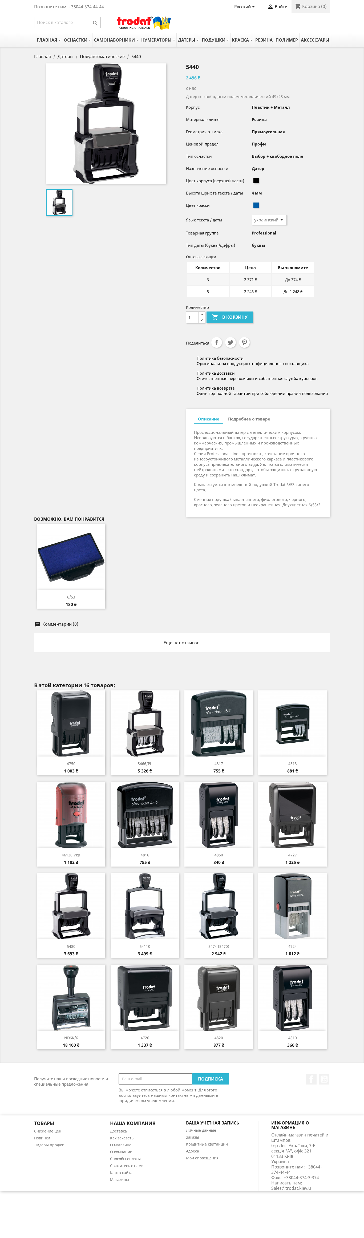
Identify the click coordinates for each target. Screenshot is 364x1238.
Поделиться (216, 342)
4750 (71, 763)
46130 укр (71, 854)
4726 (145, 1037)
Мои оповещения (202, 1157)
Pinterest (244, 342)
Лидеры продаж (49, 1144)
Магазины (119, 1179)
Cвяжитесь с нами (127, 1165)
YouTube (324, 1079)
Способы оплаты (125, 1158)
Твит (230, 342)
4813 (292, 763)
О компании (121, 1151)
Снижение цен (47, 1131)
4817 (219, 763)
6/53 (71, 597)
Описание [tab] (208, 419)
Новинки (42, 1137)
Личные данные (201, 1130)
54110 (145, 946)
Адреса (192, 1151)
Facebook (311, 1079)
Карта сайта (121, 1172)
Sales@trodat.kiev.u (291, 1188)
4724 (292, 946)
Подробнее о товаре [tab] (249, 419)
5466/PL (145, 763)
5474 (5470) (218, 946)
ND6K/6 (71, 1037)
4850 (219, 854)
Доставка (118, 1131)
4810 (292, 1037)
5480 (71, 946)
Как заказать (122, 1137)
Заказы (192, 1137)
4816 (145, 854)
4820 (219, 1037)
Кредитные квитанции (207, 1144)
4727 (292, 854)
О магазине (120, 1144)
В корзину (230, 317)
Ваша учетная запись (212, 1123)
